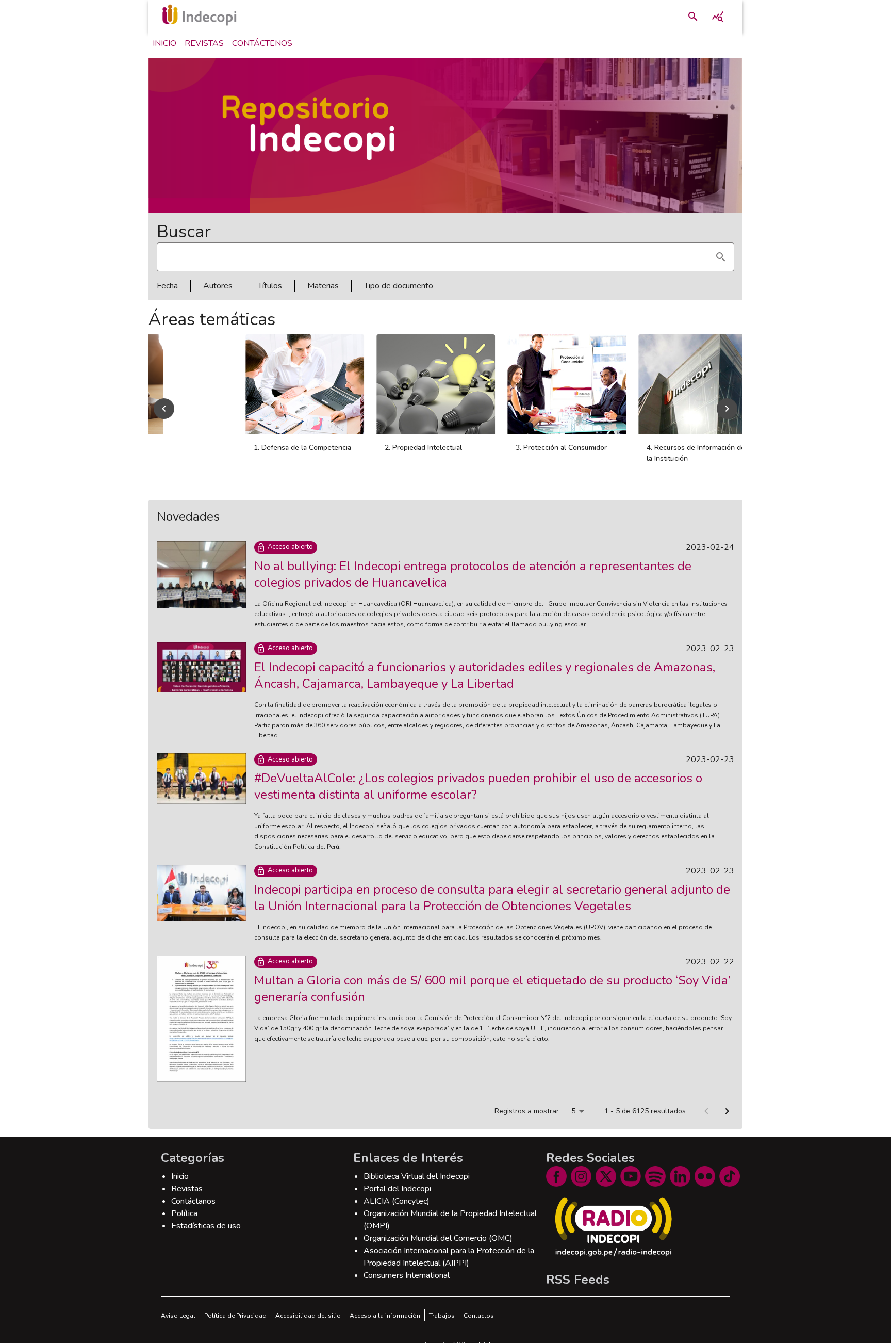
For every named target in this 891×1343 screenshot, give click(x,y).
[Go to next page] (727, 1111)
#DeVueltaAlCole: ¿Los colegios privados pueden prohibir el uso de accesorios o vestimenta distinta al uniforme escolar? (478, 786)
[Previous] (164, 408)
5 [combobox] (573, 1111)
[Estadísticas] (717, 16)
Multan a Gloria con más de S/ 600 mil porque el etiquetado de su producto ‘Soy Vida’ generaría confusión (492, 988)
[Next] (727, 408)
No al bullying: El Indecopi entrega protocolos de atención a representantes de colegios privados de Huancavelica (472, 574)
